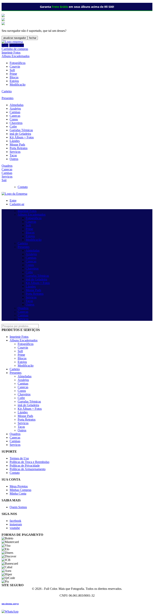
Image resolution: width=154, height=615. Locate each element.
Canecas (15, 115)
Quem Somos (18, 507)
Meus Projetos (19, 486)
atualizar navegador (14, 37)
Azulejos (15, 108)
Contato (23, 187)
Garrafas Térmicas (21, 130)
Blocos (14, 77)
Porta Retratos (18, 148)
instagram (16, 524)
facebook (15, 520)
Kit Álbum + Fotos (22, 137)
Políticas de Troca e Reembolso (29, 462)
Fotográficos (17, 63)
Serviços (15, 151)
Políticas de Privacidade (25, 465)
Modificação (17, 84)
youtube (15, 528)
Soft (12, 70)
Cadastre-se (16, 45)
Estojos (14, 81)
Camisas (15, 112)
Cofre (13, 126)
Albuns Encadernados (15, 56)
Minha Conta (18, 493)
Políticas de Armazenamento (28, 469)
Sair (4, 180)
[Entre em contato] (10, 611)
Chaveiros (16, 123)
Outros (14, 159)
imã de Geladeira (20, 133)
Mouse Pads (17, 144)
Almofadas (16, 105)
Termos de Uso (19, 458)
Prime (13, 73)
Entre (5, 45)
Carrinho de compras (15, 49)
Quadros (7, 165)
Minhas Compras (20, 490)
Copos (14, 119)
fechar (32, 37)
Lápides (15, 141)
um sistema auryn (10, 603)
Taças (13, 155)
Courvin (15, 66)
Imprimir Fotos (11, 52)
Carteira (7, 91)
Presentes (7, 98)
